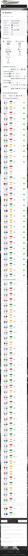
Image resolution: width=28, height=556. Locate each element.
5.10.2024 (5, 230)
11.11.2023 (5, 417)
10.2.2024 (5, 347)
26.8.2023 (5, 482)
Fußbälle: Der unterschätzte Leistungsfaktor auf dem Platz (13, 530)
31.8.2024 (5, 257)
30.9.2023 (5, 455)
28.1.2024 (5, 506)
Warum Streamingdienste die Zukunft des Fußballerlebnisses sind (11, 541)
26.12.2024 (5, 187)
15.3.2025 (5, 144)
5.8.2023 (6, 498)
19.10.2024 (5, 225)
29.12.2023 (5, 374)
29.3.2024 (5, 320)
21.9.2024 (5, 246)
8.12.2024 (5, 209)
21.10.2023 (5, 438)
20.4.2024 (5, 293)
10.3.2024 (5, 330)
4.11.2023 (5, 422)
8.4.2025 (6, 128)
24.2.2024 (5, 341)
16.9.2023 (5, 471)
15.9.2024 (5, 252)
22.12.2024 (5, 192)
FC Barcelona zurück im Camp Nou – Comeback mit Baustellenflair (14, 538)
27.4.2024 (5, 287)
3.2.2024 (6, 352)
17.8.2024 (5, 268)
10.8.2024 (5, 273)
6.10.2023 (5, 444)
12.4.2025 (5, 122)
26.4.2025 (5, 106)
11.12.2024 (5, 203)
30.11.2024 (5, 214)
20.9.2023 (5, 465)
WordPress (24, 554)
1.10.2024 (5, 236)
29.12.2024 (5, 182)
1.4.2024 (6, 314)
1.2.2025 (6, 165)
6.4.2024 (6, 309)
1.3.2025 (6, 155)
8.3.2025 (6, 149)
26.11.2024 (5, 219)
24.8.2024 (5, 262)
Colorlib (15, 554)
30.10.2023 (5, 428)
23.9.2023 (5, 460)
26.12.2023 (5, 379)
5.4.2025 (6, 133)
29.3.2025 (5, 138)
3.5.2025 (6, 101)
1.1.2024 (6, 368)
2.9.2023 (6, 476)
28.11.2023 (5, 406)
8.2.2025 (6, 160)
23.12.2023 (5, 384)
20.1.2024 (5, 357)
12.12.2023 (5, 395)
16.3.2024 (5, 325)
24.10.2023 (5, 433)
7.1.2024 (6, 512)
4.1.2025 (6, 171)
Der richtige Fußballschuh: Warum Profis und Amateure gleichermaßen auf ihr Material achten (13, 534)
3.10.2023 (5, 449)
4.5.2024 (6, 282)
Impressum (18, 552)
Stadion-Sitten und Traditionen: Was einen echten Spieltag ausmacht (13, 526)
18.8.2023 (5, 487)
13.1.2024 (5, 363)
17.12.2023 (5, 390)
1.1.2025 (6, 176)
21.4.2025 (5, 111)
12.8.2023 (5, 492)
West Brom (16, 25)
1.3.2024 (6, 336)
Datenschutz (11, 552)
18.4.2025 (5, 117)
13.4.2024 (5, 298)
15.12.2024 (5, 198)
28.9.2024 (5, 241)
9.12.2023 (5, 401)
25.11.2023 (5, 411)
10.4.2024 (5, 303)
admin (12, 16)
